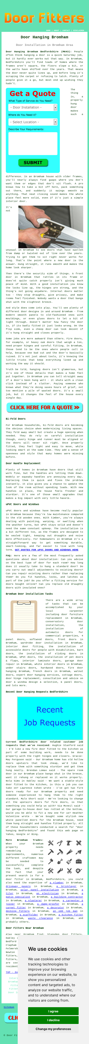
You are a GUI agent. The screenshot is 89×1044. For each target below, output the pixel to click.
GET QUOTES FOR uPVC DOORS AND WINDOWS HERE (46, 550)
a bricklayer (66, 886)
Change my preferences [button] (53, 1029)
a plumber (57, 882)
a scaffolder (29, 915)
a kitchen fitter (71, 915)
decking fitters (18, 911)
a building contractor (67, 897)
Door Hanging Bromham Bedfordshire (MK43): (39, 51)
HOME (48, 30)
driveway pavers (18, 886)
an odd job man (65, 911)
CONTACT (66, 30)
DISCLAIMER (78, 30)
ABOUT (56, 30)
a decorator (55, 907)
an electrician (47, 893)
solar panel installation (40, 890)
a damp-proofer (48, 904)
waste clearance (40, 918)
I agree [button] (53, 1011)
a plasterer (33, 900)
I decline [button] (53, 1020)
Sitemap (9, 1007)
